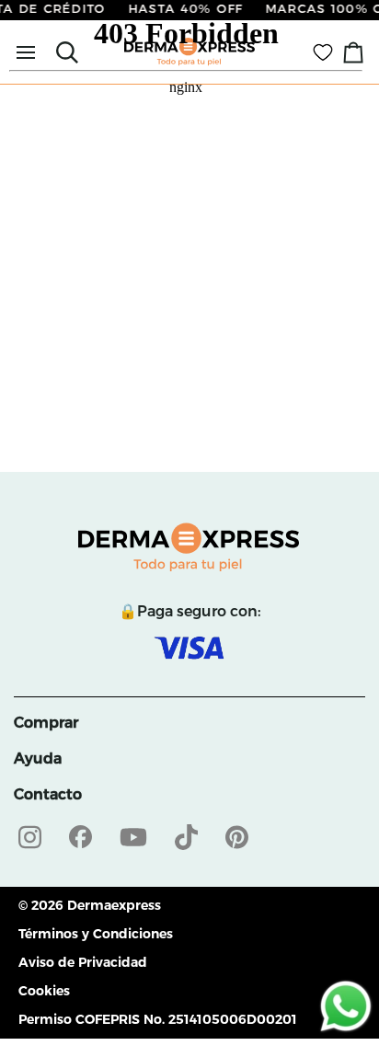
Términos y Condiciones (95, 933)
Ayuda (38, 758)
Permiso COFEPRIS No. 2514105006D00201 (157, 1019)
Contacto (48, 794)
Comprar (46, 722)
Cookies (44, 990)
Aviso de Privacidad (82, 962)
